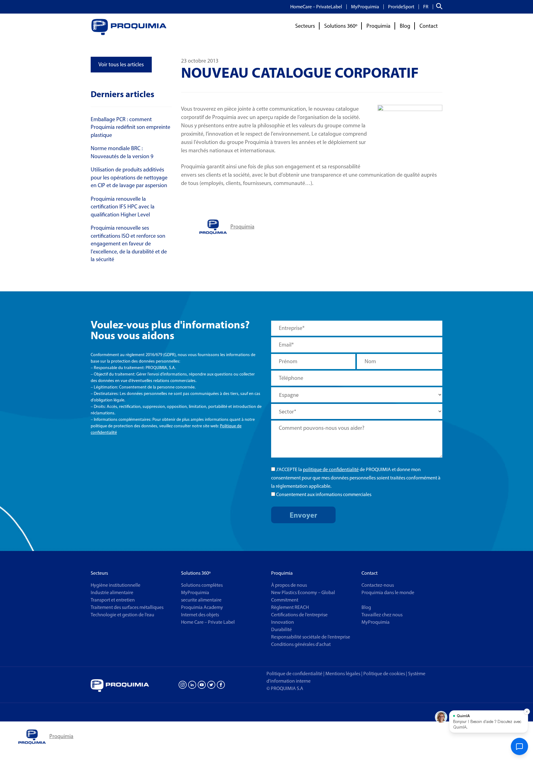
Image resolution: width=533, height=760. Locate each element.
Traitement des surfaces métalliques (127, 607)
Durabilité (281, 629)
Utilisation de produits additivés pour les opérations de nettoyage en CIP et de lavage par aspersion (129, 177)
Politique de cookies (385, 673)
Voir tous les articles (121, 64)
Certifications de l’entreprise (299, 615)
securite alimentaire (201, 600)
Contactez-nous (378, 585)
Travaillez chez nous (382, 615)
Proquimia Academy (202, 607)
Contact (428, 26)
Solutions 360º (340, 26)
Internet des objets (200, 615)
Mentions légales (342, 673)
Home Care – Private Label (208, 622)
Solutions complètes (202, 585)
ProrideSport (401, 6)
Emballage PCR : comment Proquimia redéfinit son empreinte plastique (130, 127)
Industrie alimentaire (112, 592)
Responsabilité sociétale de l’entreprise (310, 637)
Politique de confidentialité (294, 673)
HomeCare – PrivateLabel (316, 6)
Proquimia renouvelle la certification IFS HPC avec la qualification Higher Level (123, 206)
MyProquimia (365, 6)
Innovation (282, 622)
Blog (405, 26)
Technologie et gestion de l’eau (122, 615)
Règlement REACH (290, 607)
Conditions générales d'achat (301, 644)
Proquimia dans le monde (388, 592)
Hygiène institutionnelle (115, 585)
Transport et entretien (113, 600)
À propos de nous (289, 585)
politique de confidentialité (331, 469)
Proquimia (378, 26)
